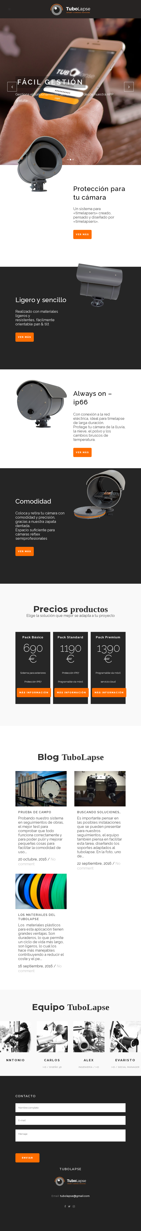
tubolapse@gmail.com (75, 1196)
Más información (33, 692)
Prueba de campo (34, 812)
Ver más (82, 234)
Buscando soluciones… (99, 812)
